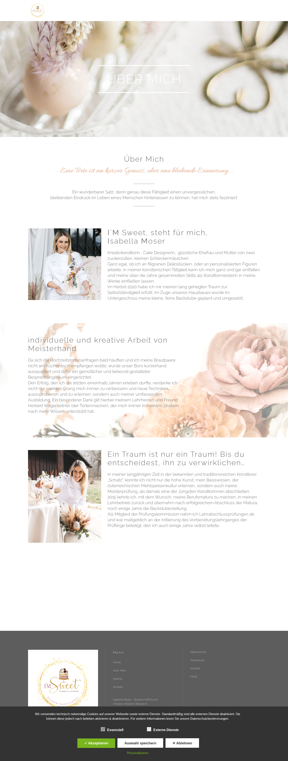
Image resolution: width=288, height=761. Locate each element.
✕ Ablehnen (182, 743)
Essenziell (115, 730)
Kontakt (118, 687)
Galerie (117, 678)
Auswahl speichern (140, 743)
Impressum (197, 660)
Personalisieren (137, 753)
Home (117, 662)
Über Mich (119, 670)
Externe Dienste (166, 730)
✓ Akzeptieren (96, 743)
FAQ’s (193, 676)
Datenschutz (198, 652)
